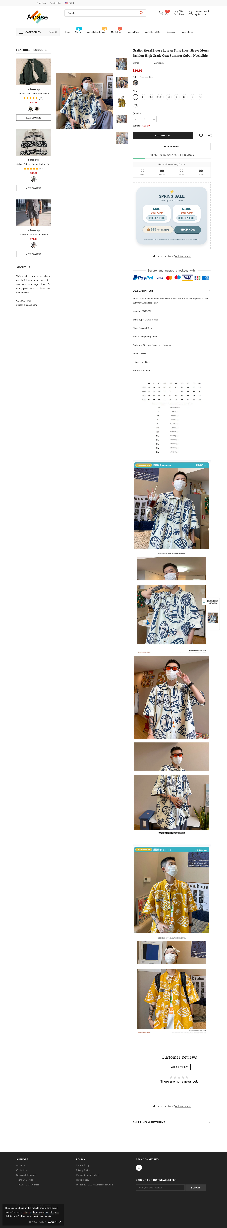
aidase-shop (34, 89)
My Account (200, 14)
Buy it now (171, 146)
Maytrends (159, 63)
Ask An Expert (183, 256)
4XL (185, 97)
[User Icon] (190, 13)
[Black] (36, 108)
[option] (84, 101)
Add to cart (34, 117)
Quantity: (137, 113)
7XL (135, 105)
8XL (177, 97)
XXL (151, 97)
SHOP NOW (187, 229)
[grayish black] (33, 245)
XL (143, 97)
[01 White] (33, 179)
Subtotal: (137, 125)
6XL (201, 97)
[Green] (30, 108)
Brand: (136, 63)
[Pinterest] (139, 1168)
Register (207, 11)
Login (197, 11)
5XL (193, 97)
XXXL (160, 97)
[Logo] (37, 17)
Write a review (179, 1066)
